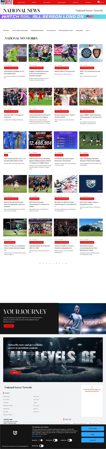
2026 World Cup (51, 30)
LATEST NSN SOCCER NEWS (20, 30)
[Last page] (66, 263)
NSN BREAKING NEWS (37, 30)
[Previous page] (43, 263)
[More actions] (26, 65)
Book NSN (5, 411)
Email (11, 361)
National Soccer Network (18, 387)
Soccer (67, 423)
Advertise (35, 408)
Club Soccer (36, 396)
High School (36, 399)
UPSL (6, 155)
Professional (36, 405)
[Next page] (62, 263)
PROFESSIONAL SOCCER (66, 30)
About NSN (5, 402)
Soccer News (6, 399)
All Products (36, 411)
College (35, 402)
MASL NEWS (79, 30)
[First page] (40, 263)
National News (6, 396)
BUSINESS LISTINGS (8, 405)
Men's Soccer (94, 423)
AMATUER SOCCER (34, 198)
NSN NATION (6, 408)
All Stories (6, 30)
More (87, 30)
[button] (100, 380)
